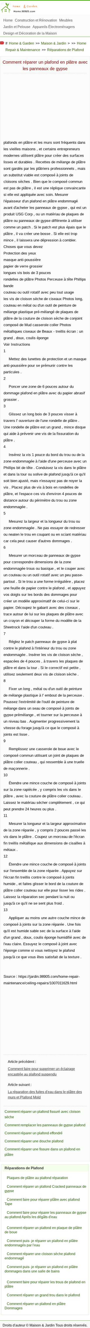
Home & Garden (21, 43)
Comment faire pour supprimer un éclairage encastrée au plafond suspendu (41, 1071)
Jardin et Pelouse (16, 27)
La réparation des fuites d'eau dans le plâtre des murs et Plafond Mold (45, 1094)
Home (8, 20)
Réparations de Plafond (65, 50)
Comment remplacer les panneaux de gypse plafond (45, 1125)
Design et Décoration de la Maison (30, 33)
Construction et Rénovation (36, 20)
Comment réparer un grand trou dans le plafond (43, 1295)
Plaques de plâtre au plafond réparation (37, 1178)
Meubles (66, 20)
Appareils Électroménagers (54, 27)
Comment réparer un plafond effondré (33, 1133)
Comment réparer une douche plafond (34, 1141)
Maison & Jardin (53, 43)
